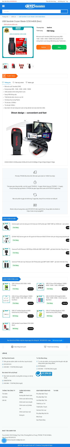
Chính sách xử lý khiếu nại (25, 407)
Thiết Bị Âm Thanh (41, 407)
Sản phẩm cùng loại (10, 279)
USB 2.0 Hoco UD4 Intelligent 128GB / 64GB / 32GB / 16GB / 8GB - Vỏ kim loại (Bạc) (22, 297)
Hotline (43, 47)
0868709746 (7, 380)
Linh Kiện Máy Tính (41, 400)
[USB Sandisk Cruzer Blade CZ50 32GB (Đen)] (6, 326)
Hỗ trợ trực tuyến (57, 340)
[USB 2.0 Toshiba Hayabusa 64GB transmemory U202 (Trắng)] (6, 314)
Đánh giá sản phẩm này (10, 24)
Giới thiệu (4, 397)
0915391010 (13, 1)
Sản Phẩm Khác (40, 420)
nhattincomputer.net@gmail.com (15, 440)
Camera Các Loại (41, 410)
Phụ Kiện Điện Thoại (42, 393)
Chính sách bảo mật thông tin (25, 413)
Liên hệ (30, 289)
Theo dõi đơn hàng (51, 1)
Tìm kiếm (4, 393)
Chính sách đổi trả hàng (26, 398)
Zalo (59, 47)
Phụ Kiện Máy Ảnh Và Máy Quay (42, 415)
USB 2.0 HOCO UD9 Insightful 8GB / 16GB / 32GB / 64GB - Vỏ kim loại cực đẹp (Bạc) (56, 297)
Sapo (50, 445)
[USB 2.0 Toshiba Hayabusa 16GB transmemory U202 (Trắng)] (40, 314)
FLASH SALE (11, 76)
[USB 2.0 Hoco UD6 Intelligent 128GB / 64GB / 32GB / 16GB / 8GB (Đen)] (40, 287)
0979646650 (41, 366)
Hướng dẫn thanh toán (25, 395)
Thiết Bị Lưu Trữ (40, 403)
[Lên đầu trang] (67, 441)
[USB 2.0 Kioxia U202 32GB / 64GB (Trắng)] (6, 287)
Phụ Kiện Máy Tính (41, 397)
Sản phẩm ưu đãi (9, 219)
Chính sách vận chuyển (25, 402)
